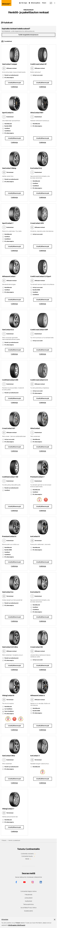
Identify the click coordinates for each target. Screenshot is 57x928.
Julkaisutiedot (28, 898)
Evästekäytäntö (28, 911)
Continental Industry (27, 856)
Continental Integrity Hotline (28, 891)
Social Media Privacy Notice (28, 907)
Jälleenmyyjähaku (35, 2)
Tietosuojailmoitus (28, 904)
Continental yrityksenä (27, 853)
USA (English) (12, 925)
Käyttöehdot (28, 901)
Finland (44, 2)
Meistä (27, 859)
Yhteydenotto (28, 894)
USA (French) (21, 925)
